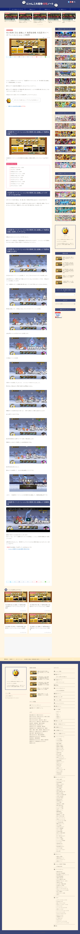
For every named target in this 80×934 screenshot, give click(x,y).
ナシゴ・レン (59, 834)
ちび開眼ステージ (59, 730)
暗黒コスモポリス (60, 749)
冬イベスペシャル (9, 30)
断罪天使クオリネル (41, 728)
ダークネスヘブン (40, 716)
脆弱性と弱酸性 (60, 746)
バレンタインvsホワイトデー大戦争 (36, 718)
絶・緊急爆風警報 (41, 734)
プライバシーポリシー (36, 705)
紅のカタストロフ (39, 731)
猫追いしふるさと (60, 784)
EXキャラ (59, 711)
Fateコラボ (59, 919)
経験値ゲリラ (46, 731)
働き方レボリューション (62, 887)
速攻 (42, 739)
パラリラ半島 (59, 848)
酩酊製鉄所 (59, 811)
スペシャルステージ (61, 859)
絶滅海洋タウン (60, 800)
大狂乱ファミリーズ (33, 726)
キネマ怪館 (59, 825)
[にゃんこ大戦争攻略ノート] (40, 7)
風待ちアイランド (60, 761)
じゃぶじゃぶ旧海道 (61, 840)
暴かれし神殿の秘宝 (61, 832)
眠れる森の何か (60, 805)
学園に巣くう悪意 (60, 803)
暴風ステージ (47, 9)
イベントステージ (59, 869)
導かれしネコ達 (60, 748)
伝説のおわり (59, 772)
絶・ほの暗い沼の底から (62, 676)
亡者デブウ (39, 721)
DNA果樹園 (59, 782)
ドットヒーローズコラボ (62, 907)
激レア (58, 714)
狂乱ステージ (32, 731)
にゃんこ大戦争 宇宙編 (60, 864)
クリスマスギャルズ (33, 716)
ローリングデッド (33, 721)
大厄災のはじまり (60, 826)
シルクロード (59, 742)
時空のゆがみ (59, 799)
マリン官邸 (59, 802)
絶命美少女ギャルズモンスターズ (35, 736)
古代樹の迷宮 (59, 785)
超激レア (58, 716)
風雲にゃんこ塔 (58, 720)
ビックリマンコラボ (61, 912)
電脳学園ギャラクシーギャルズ (41, 741)
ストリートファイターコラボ (63, 910)
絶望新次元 (43, 736)
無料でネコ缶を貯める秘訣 (14, 106)
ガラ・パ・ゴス (60, 751)
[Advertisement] (28, 69)
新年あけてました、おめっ (62, 880)
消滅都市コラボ (60, 916)
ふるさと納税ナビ (9, 695)
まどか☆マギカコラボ (61, 913)
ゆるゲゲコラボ (60, 915)
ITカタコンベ (59, 763)
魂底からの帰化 (60, 793)
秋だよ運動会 (59, 891)
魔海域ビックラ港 (60, 814)
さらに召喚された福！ (61, 879)
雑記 (56, 925)
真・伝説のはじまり (61, 835)
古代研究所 (59, 774)
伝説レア (58, 717)
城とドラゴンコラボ (61, 903)
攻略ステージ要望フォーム (37, 707)
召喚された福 (59, 882)
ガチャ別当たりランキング (17, 9)
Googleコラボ (60, 901)
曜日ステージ (58, 693)
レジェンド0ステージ (60, 688)
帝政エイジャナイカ (61, 819)
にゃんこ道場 (58, 699)
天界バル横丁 (59, 779)
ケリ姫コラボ (59, 918)
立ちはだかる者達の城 (61, 794)
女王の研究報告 (60, 876)
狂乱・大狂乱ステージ (60, 724)
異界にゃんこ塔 (58, 696)
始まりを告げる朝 (60, 816)
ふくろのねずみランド (61, 758)
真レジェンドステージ (60, 777)
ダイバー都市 (59, 829)
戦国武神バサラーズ (33, 728)
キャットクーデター (61, 849)
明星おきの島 (59, 790)
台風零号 (32, 723)
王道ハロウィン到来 (61, 893)
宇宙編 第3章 (59, 866)
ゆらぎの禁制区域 (60, 690)
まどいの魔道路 (60, 828)
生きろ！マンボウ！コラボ (62, 904)
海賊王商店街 (59, 787)
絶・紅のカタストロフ (34, 734)
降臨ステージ (32, 9)
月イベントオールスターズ (62, 888)
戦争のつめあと (60, 745)
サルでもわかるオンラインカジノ (12, 697)
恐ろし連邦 (59, 754)
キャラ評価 (57, 709)
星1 (46, 728)
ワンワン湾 (59, 842)
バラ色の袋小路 (60, 822)
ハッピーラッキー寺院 (61, 820)
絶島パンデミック (60, 757)
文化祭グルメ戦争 (60, 885)
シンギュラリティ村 (61, 769)
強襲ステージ (58, 706)
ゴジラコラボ (59, 906)
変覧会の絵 (59, 764)
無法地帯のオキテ (60, 846)
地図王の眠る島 (60, 877)
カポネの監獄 (59, 740)
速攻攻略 (47, 739)
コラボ (56, 897)
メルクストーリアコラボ (62, 921)
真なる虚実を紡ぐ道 (61, 791)
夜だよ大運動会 (42, 723)
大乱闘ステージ (58, 679)
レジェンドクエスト (59, 703)
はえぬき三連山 (60, 797)
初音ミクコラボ (60, 909)
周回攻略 (36, 723)
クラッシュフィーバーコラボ (63, 922)
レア (58, 713)
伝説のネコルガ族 (45, 721)
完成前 (44, 726)
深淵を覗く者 (59, 843)
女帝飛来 (39, 726)
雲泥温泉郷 (59, 760)
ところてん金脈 (60, 806)
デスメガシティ (60, 845)
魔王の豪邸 (59, 743)
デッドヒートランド (61, 817)
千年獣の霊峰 (59, 831)
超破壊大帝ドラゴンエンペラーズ (35, 739)
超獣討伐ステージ (60, 858)
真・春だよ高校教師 (61, 873)
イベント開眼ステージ (60, 733)
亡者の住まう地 (60, 755)
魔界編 (56, 685)
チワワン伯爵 (47, 716)
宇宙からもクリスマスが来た (63, 890)
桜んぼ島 (58, 851)
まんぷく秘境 (59, 837)
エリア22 (59, 766)
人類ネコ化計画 (60, 796)
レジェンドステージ (59, 736)
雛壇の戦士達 (59, 871)
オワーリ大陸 (59, 771)
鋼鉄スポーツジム (60, 823)
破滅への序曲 (59, 856)
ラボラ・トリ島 (60, 808)
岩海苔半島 (59, 752)
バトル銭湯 (59, 788)
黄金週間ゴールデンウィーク (63, 874)
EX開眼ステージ (59, 727)
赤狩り (58, 894)
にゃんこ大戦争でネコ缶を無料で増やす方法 (18, 549)
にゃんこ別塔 (58, 671)
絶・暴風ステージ (62, 9)
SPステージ (58, 854)
